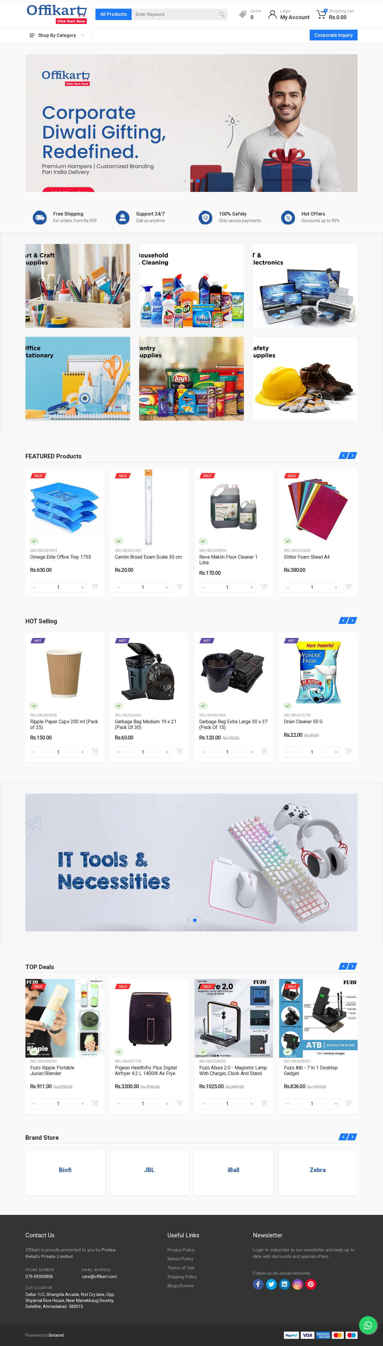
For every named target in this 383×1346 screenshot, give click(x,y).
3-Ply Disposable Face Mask (314, 721)
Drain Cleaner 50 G (134, 721)
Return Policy (180, 1259)
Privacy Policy (181, 1250)
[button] (185, 181)
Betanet (56, 1335)
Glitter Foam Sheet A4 (138, 557)
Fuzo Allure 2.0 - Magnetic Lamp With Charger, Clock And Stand (64, 1070)
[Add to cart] (94, 586)
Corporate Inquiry (333, 35)
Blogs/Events (181, 1286)
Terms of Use (181, 1268)
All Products (113, 14)
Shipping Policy (182, 1277)
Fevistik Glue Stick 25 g (308, 557)
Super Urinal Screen (219, 721)
